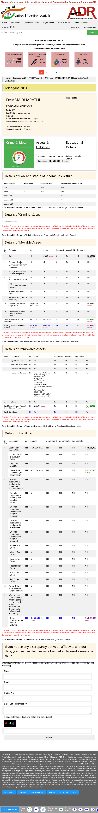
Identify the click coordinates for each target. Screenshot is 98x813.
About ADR (75, 27)
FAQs (75, 792)
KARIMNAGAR (35, 78)
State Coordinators (37, 792)
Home (4, 22)
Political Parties (64, 22)
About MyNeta (90, 27)
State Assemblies (31, 22)
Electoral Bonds (81, 22)
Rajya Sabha (48, 22)
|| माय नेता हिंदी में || (8, 27)
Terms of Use (64, 792)
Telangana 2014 (19, 78)
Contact (52, 792)
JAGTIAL (48, 78)
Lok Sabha (15, 22)
